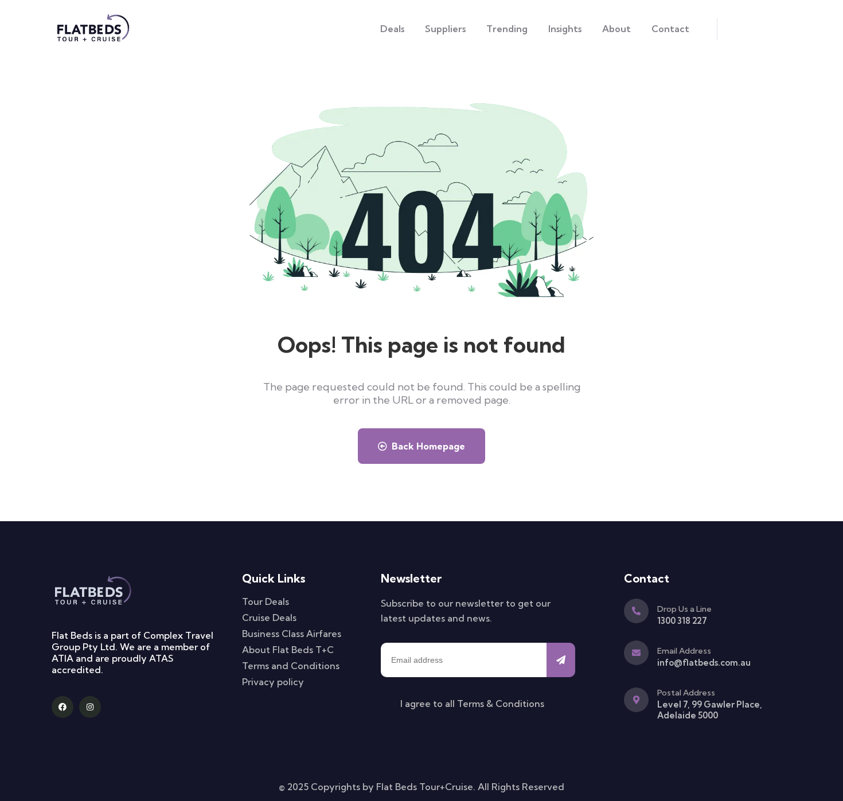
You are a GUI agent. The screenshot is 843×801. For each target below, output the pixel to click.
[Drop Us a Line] (636, 611)
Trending (507, 28)
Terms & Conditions (500, 703)
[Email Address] (636, 652)
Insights (564, 28)
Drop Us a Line (684, 609)
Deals (392, 28)
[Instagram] (90, 707)
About (616, 28)
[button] (729, 28)
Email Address (684, 651)
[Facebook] (62, 707)
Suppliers (445, 28)
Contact (670, 28)
